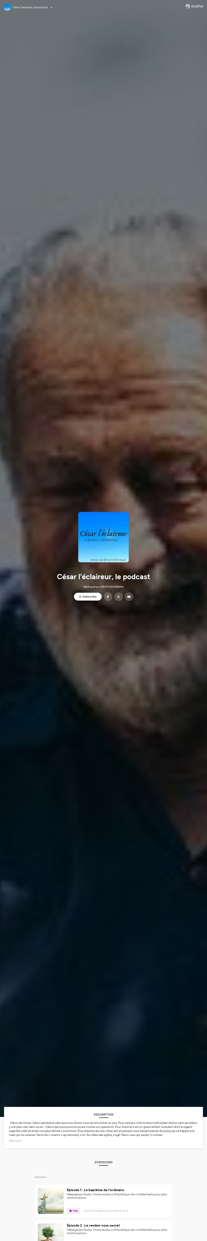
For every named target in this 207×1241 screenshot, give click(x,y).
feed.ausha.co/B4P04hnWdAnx (103, 586)
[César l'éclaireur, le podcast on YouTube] (129, 597)
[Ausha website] (194, 6)
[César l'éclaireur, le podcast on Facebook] (108, 597)
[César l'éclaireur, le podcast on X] (118, 597)
